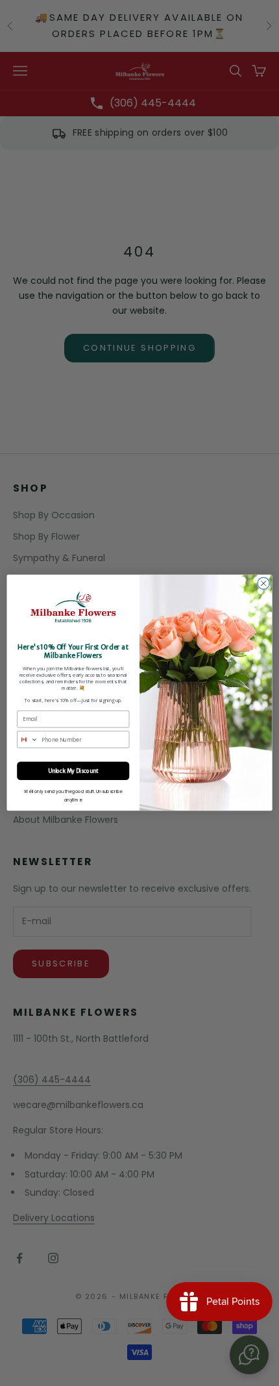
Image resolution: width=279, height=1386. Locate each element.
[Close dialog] (263, 583)
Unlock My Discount (73, 771)
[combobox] (28, 740)
